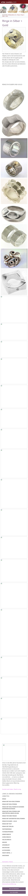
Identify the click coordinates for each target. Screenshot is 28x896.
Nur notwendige (14, 888)
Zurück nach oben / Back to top (11, 789)
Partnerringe (7, 829)
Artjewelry (6, 845)
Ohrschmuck (6, 837)
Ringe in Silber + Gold (9, 821)
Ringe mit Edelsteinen (9, 804)
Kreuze (4, 842)
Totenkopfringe (7, 832)
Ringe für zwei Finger (9, 816)
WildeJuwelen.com (12, 15)
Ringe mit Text (7, 824)
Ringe (18, 15)
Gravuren (5, 855)
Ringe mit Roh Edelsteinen (11, 801)
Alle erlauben (14, 892)
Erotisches (5, 847)
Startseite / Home (7, 862)
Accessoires (6, 850)
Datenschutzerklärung (9, 884)
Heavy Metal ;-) (7, 853)
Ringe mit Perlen (7, 826)
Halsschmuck (6, 839)
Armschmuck (6, 834)
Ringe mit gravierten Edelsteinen (13, 818)
